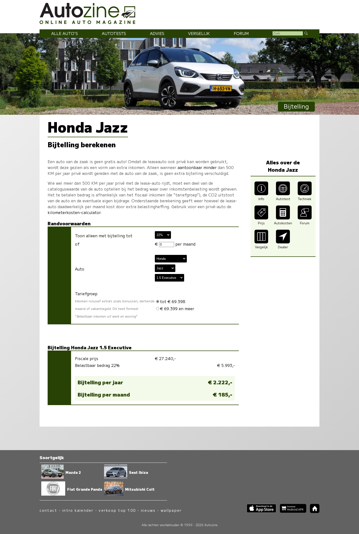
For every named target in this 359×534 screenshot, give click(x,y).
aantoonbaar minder (197, 167)
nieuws (148, 510)
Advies (157, 33)
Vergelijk (199, 33)
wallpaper (171, 510)
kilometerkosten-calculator (74, 212)
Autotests (114, 33)
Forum (241, 33)
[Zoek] (305, 33)
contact (48, 510)
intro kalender (78, 510)
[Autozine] (179, 12)
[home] (312, 511)
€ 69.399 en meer (177, 308)
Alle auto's (64, 33)
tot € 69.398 (172, 301)
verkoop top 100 (117, 510)
